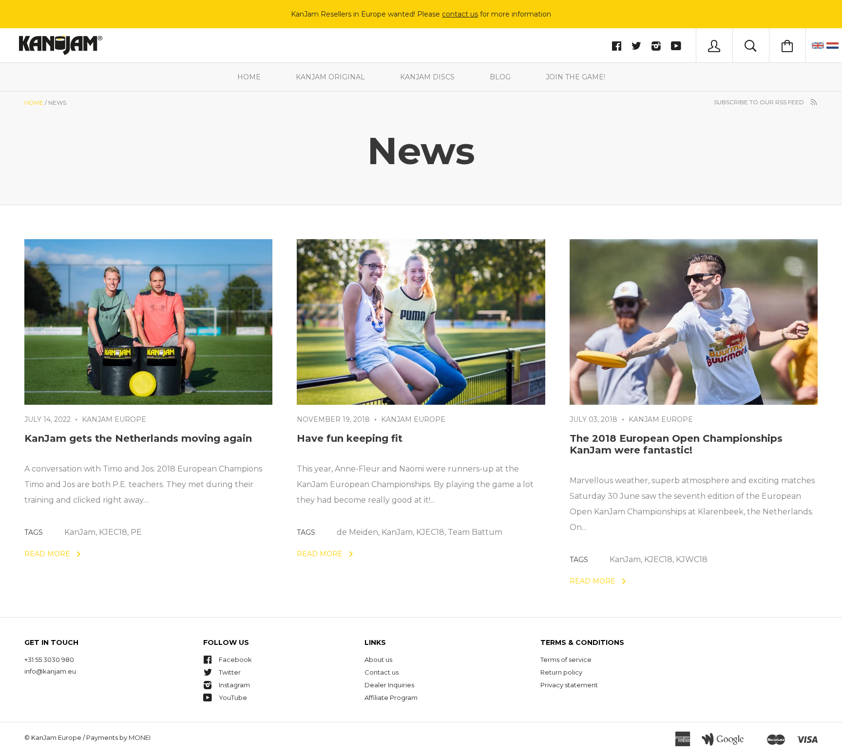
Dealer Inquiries (389, 685)
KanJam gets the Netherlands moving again (138, 438)
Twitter (230, 672)
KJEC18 (113, 532)
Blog (500, 77)
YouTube (233, 697)
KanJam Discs (427, 77)
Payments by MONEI (118, 737)
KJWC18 (692, 559)
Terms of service (566, 659)
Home (249, 77)
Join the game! (575, 77)
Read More (48, 553)
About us (378, 659)
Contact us (381, 672)
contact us (460, 14)
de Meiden (357, 532)
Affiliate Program (391, 697)
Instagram (234, 685)
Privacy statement (569, 685)
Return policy (561, 672)
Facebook (235, 659)
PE (136, 532)
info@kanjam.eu (50, 671)
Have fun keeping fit (349, 438)
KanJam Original (330, 77)
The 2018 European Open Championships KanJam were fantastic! (676, 444)
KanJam (80, 532)
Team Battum (475, 532)
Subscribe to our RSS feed (759, 102)
